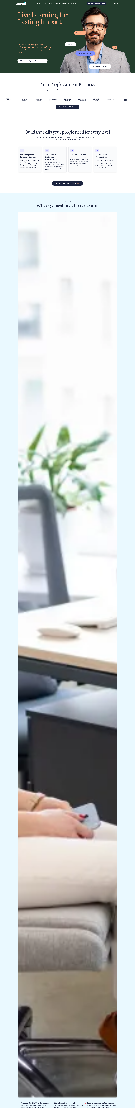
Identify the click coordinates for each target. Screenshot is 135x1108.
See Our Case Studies (65, 106)
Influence (123, 56)
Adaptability (9, 54)
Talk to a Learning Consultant (96, 3)
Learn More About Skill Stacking (65, 183)
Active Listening (114, 30)
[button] (40, 3)
